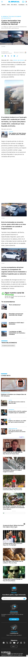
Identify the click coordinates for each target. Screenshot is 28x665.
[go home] (14, 652)
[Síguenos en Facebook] (4, 643)
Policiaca (11, 16)
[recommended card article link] (4, 134)
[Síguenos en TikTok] (17, 643)
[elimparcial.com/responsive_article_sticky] (27, 656)
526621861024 (14, 612)
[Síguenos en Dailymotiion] (24, 642)
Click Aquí (14, 619)
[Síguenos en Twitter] (7, 643)
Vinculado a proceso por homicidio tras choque (16, 314)
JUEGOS (4, 4)
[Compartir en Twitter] (8, 56)
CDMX (8, 4)
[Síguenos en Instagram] (10, 643)
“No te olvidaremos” (15, 304)
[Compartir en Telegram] (11, 56)
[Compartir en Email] (14, 56)
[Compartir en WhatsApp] (2, 56)
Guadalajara (21, 4)
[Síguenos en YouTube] (14, 642)
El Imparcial (4, 16)
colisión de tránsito (18, 60)
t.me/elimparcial (14, 633)
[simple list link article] (14, 385)
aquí (12, 297)
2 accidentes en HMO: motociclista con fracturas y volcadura (17, 333)
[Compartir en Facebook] (5, 56)
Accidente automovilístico (8, 345)
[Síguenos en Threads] (21, 643)
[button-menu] (2, 1)
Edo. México (14, 4)
